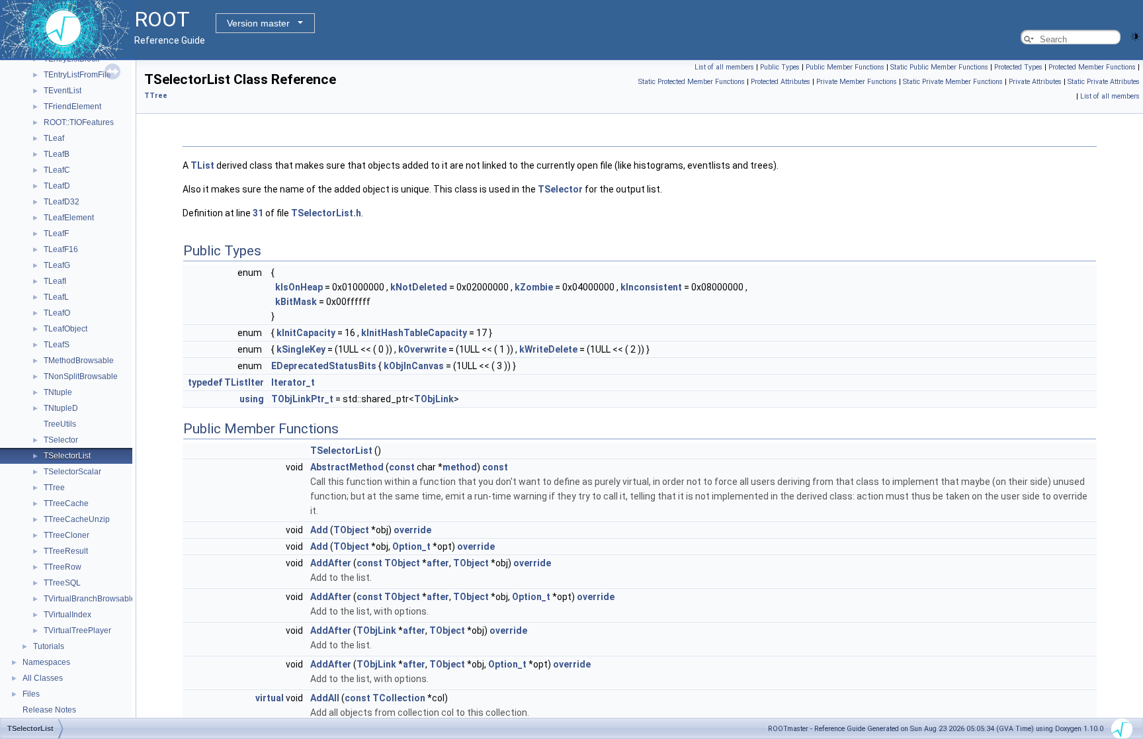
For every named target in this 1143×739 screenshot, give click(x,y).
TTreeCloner (66, 535)
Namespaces (46, 662)
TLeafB (56, 154)
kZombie (534, 287)
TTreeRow (62, 567)
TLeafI (55, 281)
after (438, 563)
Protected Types (1018, 67)
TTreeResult (66, 551)
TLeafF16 (61, 249)
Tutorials (48, 646)
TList (202, 165)
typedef (205, 382)
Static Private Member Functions (953, 81)
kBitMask (296, 301)
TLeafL (56, 297)
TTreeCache (66, 503)
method (460, 467)
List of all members (724, 67)
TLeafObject (65, 328)
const (402, 467)
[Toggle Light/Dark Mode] (1135, 35)
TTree (54, 487)
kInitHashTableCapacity (414, 332)
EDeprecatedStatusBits (323, 366)
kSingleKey (300, 349)
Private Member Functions (856, 81)
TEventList (62, 90)
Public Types (780, 67)
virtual (269, 698)
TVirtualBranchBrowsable (90, 598)
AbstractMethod (347, 467)
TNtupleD (61, 408)
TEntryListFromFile (77, 74)
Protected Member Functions (1092, 67)
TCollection (398, 698)
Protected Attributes (780, 81)
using (251, 399)
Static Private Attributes (1104, 81)
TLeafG (57, 265)
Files (31, 694)
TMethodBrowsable (79, 360)
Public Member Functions (845, 67)
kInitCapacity (305, 332)
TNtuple (58, 392)
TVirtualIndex (67, 614)
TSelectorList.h (326, 213)
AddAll (324, 698)
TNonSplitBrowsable (81, 376)
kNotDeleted (418, 287)
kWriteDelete (548, 349)
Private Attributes (1035, 81)
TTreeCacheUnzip (77, 519)
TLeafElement (69, 217)
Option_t (411, 546)
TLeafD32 (61, 201)
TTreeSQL (62, 582)
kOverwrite (422, 349)
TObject (351, 530)
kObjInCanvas (414, 366)
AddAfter (330, 563)
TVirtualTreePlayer (77, 630)
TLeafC (57, 170)
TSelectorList (67, 455)
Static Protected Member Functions (691, 81)
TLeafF (56, 233)
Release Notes (49, 710)
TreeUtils (60, 424)
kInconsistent (651, 287)
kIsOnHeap (299, 287)
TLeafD (57, 186)
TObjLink (434, 399)
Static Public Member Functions (939, 67)
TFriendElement (72, 106)
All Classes (42, 678)
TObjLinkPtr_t (302, 399)
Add (319, 530)
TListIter (244, 382)
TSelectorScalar (72, 471)
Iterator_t (293, 382)
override (412, 530)
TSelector (61, 440)
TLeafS (56, 344)
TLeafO (57, 313)
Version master (258, 23)
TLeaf (54, 138)
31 (258, 213)
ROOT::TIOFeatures (79, 122)
